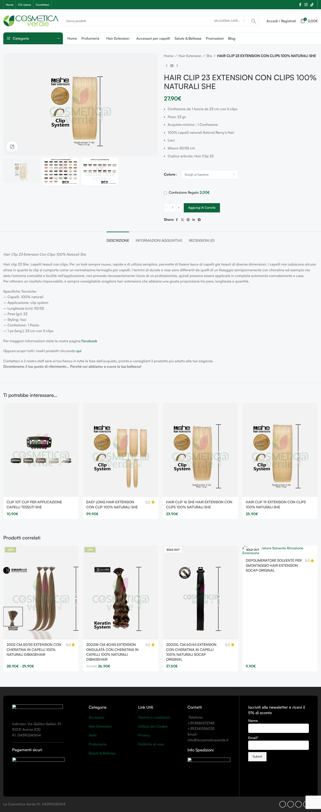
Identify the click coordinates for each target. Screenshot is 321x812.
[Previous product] (166, 66)
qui (78, 351)
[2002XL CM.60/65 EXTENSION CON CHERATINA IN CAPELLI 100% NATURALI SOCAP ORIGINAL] (200, 593)
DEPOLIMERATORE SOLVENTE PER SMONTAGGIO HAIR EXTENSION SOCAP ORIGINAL (274, 565)
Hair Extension (189, 56)
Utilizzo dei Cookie (152, 726)
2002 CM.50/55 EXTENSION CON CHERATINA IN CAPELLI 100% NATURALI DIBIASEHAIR (34, 649)
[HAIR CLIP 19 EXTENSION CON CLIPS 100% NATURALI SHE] (280, 450)
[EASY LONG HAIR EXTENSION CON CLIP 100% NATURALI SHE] (120, 450)
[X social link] (182, 220)
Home (169, 56)
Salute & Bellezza (102, 753)
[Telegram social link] (199, 220)
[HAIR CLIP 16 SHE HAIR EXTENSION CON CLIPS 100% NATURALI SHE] (200, 450)
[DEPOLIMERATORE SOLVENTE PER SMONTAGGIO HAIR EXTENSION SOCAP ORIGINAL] (280, 551)
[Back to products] (172, 66)
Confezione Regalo (189, 192)
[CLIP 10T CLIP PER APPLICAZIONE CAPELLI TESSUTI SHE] (41, 450)
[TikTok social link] (312, 4)
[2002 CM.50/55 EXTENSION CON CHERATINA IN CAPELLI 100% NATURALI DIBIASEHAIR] (41, 593)
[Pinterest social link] (188, 220)
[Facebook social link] (300, 4)
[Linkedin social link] (193, 220)
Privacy (144, 735)
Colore (169, 174)
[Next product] (177, 66)
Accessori (96, 717)
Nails (93, 735)
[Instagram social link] (306, 4)
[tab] (118, 238)
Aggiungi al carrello (202, 207)
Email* (253, 738)
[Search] (254, 21)
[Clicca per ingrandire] (12, 146)
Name (253, 720)
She (209, 56)
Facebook (89, 341)
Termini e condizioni (154, 717)
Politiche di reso (151, 744)
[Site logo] (30, 20)
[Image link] (37, 710)
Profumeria (98, 744)
